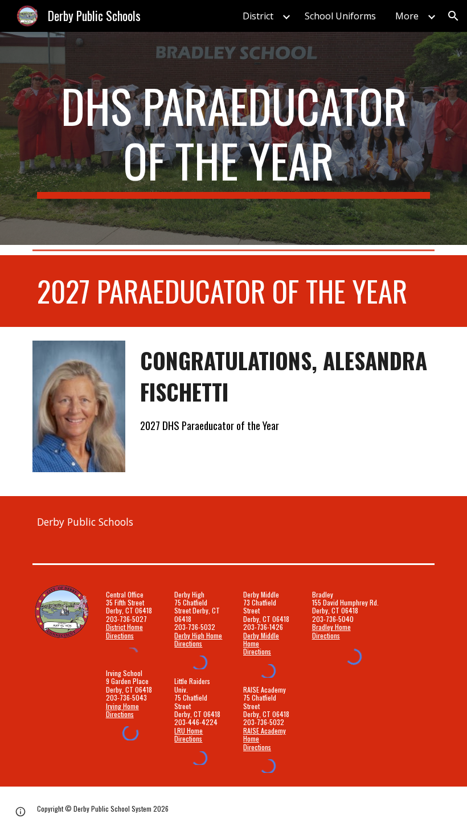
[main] (233, 138)
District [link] (258, 16)
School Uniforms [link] (340, 16)
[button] (453, 16)
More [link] (407, 16)
